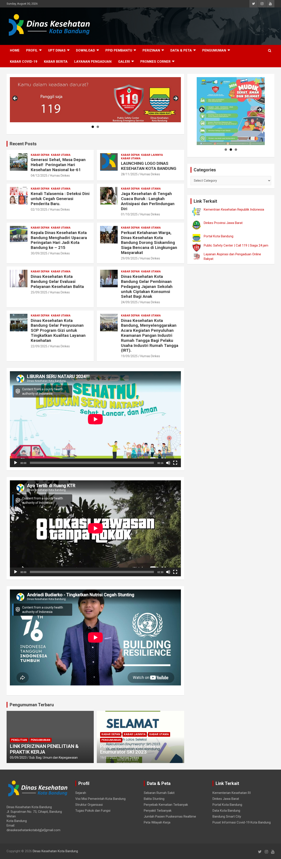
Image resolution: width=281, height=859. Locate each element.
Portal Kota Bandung (227, 805)
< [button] (15, 98)
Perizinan (151, 50)
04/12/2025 (39, 175)
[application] (95, 419)
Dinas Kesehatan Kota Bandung (55, 851)
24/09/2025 (129, 302)
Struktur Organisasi (89, 805)
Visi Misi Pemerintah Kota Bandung (100, 799)
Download (85, 50)
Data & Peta (181, 50)
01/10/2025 (129, 214)
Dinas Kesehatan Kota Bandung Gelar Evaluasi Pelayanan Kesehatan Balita (57, 281)
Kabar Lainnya (152, 154)
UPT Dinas (57, 50)
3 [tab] (236, 149)
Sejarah (80, 793)
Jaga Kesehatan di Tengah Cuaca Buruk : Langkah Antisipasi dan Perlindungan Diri (148, 201)
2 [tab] (98, 127)
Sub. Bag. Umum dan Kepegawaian (53, 757)
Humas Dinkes (60, 175)
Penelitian (19, 740)
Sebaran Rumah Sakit (159, 793)
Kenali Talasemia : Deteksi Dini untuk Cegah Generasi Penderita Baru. (60, 198)
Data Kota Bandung (226, 811)
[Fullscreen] (175, 463)
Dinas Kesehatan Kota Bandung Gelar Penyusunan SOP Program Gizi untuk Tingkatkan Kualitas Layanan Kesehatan (58, 330)
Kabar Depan (40, 154)
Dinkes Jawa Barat (226, 799)
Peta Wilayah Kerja (157, 822)
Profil (32, 50)
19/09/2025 (129, 356)
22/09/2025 (39, 346)
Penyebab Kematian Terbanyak (166, 805)
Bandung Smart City (227, 816)
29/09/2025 (129, 258)
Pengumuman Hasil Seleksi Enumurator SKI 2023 (130, 749)
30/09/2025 (39, 253)
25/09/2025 (39, 292)
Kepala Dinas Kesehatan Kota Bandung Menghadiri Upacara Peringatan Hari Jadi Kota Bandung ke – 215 (59, 240)
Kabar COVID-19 (23, 62)
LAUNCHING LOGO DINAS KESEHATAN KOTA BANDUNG (148, 166)
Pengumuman (214, 50)
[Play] (15, 463)
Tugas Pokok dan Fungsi (92, 811)
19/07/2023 (108, 757)
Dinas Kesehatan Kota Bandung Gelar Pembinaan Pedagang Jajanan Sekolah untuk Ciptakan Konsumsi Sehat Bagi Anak (147, 286)
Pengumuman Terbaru (32, 704)
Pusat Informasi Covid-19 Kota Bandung (242, 822)
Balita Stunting (154, 799)
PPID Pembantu (118, 50)
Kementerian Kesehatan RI (232, 793)
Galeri (124, 62)
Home (15, 50)
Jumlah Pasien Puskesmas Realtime (170, 816)
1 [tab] (93, 127)
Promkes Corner (155, 62)
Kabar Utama (60, 154)
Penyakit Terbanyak (157, 811)
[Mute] (168, 463)
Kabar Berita (56, 62)
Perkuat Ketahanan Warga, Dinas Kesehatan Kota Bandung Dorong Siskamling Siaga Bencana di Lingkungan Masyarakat (149, 242)
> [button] (175, 98)
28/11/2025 (129, 174)
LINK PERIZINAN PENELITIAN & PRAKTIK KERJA (44, 749)
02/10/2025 (39, 209)
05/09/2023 (18, 757)
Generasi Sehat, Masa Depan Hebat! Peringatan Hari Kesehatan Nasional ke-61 (58, 164)
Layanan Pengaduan (93, 62)
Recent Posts (23, 143)
